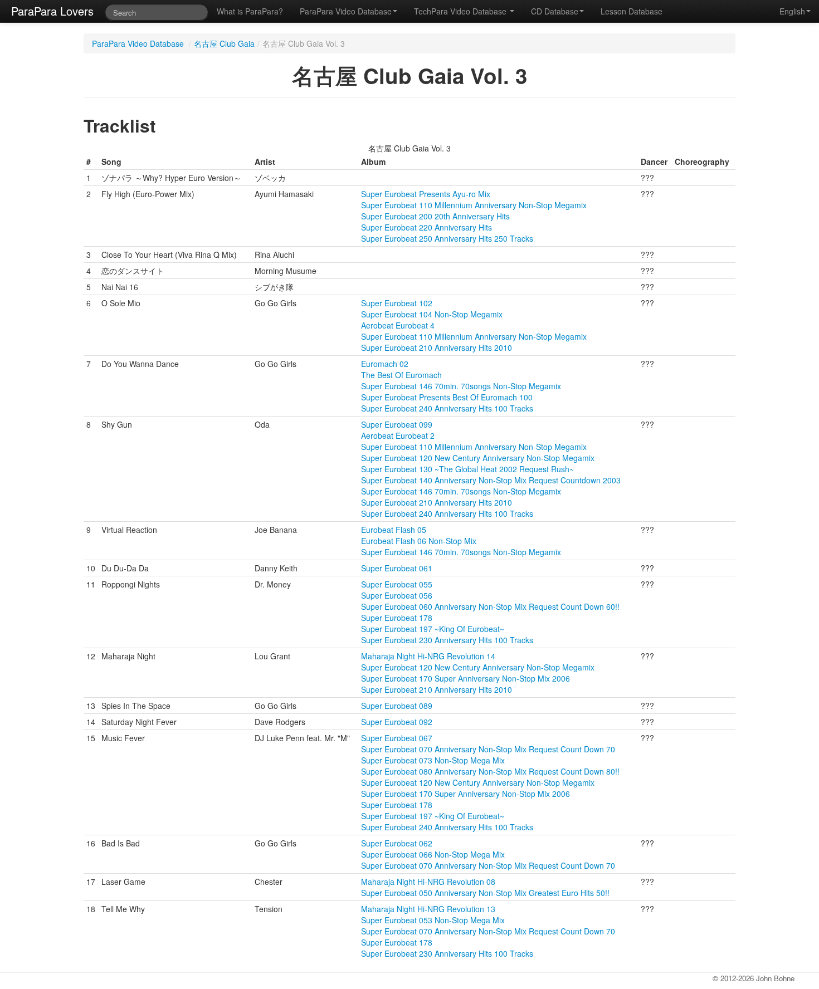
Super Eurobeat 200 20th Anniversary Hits (435, 216)
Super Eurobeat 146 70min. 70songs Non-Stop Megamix (461, 385)
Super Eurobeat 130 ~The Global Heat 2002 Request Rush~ (467, 468)
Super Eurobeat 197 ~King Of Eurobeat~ (432, 628)
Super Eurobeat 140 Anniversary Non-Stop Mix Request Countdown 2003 (491, 480)
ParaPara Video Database (346, 11)
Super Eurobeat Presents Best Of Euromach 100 (447, 397)
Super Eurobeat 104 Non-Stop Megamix (432, 314)
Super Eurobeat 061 (396, 568)
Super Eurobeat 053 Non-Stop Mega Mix (433, 920)
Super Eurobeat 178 (396, 617)
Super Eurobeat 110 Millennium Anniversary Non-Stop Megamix (474, 204)
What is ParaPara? (250, 11)
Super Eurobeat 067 (396, 737)
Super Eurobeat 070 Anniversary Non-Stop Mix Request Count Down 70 (488, 749)
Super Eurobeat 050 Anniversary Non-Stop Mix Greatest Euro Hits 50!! (485, 892)
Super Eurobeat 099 (396, 424)
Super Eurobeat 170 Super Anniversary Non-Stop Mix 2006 (465, 678)
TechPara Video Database (461, 11)
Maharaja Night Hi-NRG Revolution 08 (428, 881)
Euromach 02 (384, 363)
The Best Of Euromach (401, 374)
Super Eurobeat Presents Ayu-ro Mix (425, 193)
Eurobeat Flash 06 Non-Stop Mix (418, 540)
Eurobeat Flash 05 (393, 529)
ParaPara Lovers (52, 11)
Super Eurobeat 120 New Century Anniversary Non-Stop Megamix (477, 457)
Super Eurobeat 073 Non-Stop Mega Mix (433, 760)
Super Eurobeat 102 (396, 303)
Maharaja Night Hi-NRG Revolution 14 (428, 656)
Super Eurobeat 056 (396, 595)
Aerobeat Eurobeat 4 (398, 325)
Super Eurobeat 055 (396, 584)
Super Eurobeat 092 (396, 721)
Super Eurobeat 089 (396, 705)
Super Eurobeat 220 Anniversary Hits (426, 227)
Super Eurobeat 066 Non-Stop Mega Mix (433, 854)
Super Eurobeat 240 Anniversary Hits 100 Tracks (447, 408)
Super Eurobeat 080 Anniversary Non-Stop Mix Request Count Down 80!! (490, 771)
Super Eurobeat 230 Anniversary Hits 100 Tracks (447, 639)
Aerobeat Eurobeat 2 (398, 435)
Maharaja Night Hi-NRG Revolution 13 (428, 908)
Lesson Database (631, 11)
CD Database (554, 11)
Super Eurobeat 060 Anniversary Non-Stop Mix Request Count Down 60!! (490, 606)
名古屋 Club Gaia (224, 43)
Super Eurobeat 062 (396, 843)
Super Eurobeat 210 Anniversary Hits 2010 (436, 347)
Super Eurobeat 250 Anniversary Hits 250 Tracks (447, 238)
